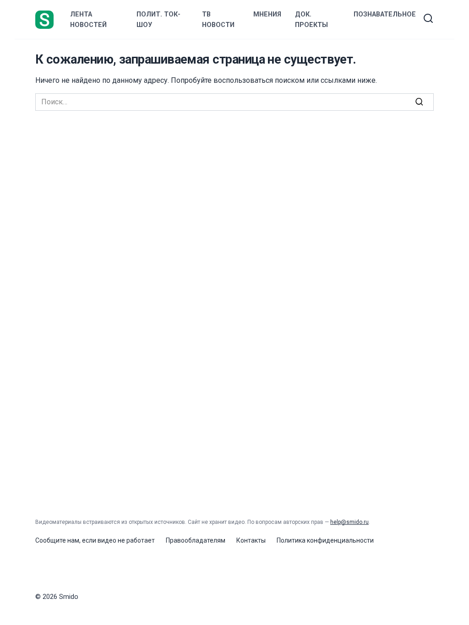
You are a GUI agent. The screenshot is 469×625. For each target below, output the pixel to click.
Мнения (267, 14)
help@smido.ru (349, 522)
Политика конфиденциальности (325, 540)
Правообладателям (195, 540)
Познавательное (385, 14)
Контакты (251, 540)
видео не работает (126, 540)
